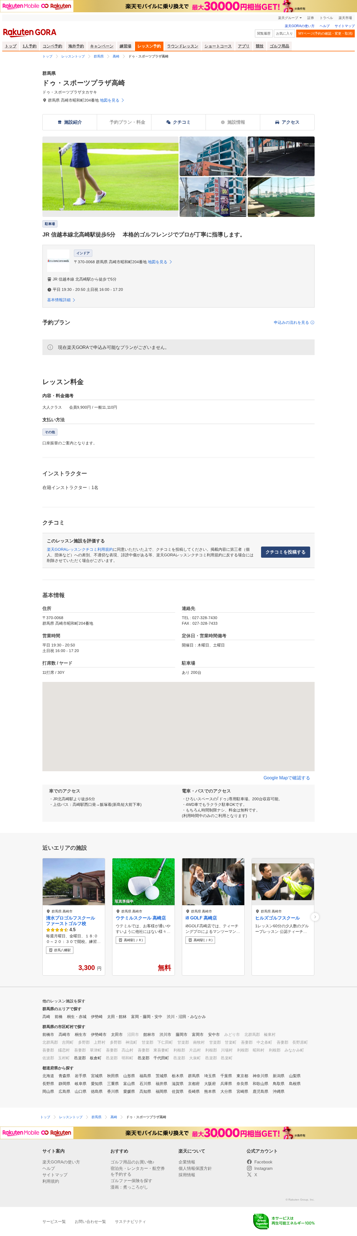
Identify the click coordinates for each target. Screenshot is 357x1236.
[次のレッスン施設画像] (315, 917)
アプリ (244, 46)
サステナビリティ (130, 1221)
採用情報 (186, 1174)
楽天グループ (288, 18)
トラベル (326, 18)
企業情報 (186, 1162)
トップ (10, 46)
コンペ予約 (52, 46)
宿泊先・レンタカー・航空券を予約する (137, 1171)
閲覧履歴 (264, 33)
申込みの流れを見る (291, 322)
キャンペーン (102, 46)
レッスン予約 (149, 46)
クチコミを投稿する (286, 552)
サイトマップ (345, 26)
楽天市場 (345, 18)
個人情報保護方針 (195, 1168)
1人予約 (30, 46)
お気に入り (284, 33)
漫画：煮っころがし (129, 1187)
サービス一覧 (54, 1221)
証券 (310, 18)
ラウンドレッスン (182, 46)
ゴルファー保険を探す (131, 1180)
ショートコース (218, 46)
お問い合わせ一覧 (90, 1221)
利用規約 (50, 1181)
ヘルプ (325, 26)
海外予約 (76, 46)
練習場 (125, 46)
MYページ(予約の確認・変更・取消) (325, 33)
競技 (260, 46)
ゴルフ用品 (279, 46)
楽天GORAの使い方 (300, 26)
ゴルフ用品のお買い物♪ (132, 1162)
